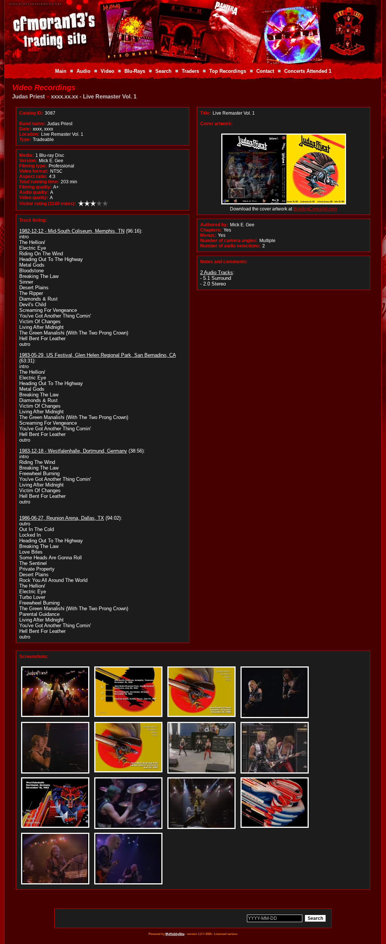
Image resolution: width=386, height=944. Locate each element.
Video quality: (33, 197)
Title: (206, 113)
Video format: (33, 171)
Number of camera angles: (228, 240)
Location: (29, 134)
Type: (25, 139)
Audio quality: (34, 192)
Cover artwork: (216, 123)
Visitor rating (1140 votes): (47, 203)
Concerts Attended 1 (307, 71)
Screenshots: (33, 656)
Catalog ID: (31, 113)
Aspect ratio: (33, 176)
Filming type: (33, 166)
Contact (265, 71)
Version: (28, 160)
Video (107, 71)
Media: (26, 155)
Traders (190, 71)
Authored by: (214, 224)
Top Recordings (227, 71)
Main (60, 71)
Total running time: (39, 181)
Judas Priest (28, 96)
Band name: (32, 123)
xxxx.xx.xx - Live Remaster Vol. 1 (93, 96)
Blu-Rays (134, 71)
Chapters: (211, 230)
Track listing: (33, 220)
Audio (83, 71)
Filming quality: (35, 187)
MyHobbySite (174, 934)
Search (163, 71)
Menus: (208, 235)
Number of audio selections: (230, 246)
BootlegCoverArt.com (315, 209)
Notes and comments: (224, 261)
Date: (25, 129)
